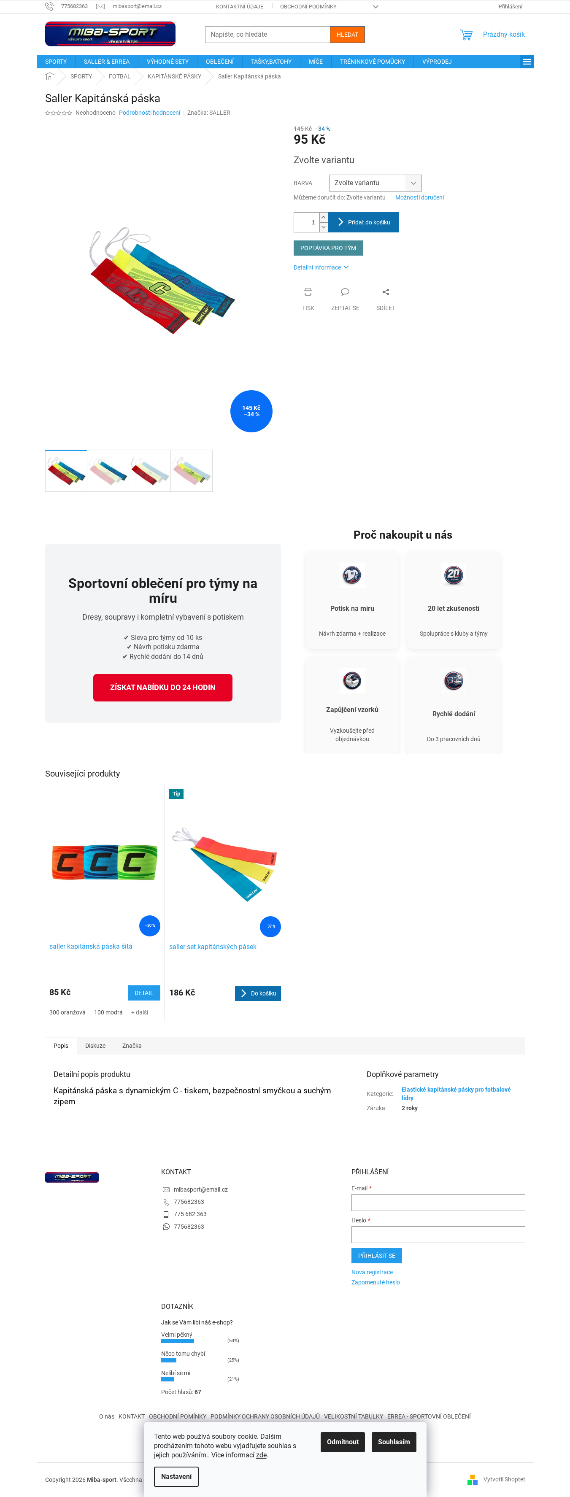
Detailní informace (317, 267)
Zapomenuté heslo (375, 1282)
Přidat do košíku (369, 222)
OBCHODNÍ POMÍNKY (177, 1416)
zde (261, 1455)
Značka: (208, 112)
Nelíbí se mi (175, 1373)
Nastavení (176, 1477)
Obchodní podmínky (308, 6)
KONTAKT (132, 1416)
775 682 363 (190, 1214)
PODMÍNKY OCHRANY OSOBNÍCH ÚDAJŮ (265, 1416)
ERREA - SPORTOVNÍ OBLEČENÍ (429, 1416)
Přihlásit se (376, 1255)
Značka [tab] (132, 1045)
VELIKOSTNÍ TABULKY (353, 1416)
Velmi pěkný (176, 1334)
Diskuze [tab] (95, 1045)
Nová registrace (372, 1272)
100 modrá (108, 1012)
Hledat (347, 34)
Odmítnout (343, 1442)
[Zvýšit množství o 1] (323, 217)
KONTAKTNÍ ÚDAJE (239, 6)
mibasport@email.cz (201, 1189)
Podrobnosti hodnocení (149, 112)
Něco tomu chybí (183, 1353)
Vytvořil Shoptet (504, 1479)
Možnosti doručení (419, 197)
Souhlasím (394, 1442)
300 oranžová (67, 1012)
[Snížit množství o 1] (323, 227)
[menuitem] (56, 61)
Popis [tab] (61, 1045)
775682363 (189, 1201)
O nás (106, 1416)
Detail (144, 993)
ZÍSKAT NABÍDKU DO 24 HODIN (163, 687)
